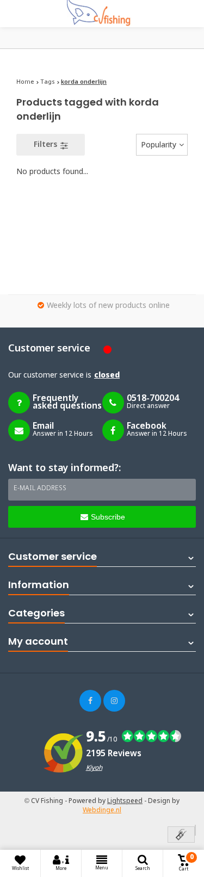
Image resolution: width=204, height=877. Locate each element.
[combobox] (162, 145)
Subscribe (108, 516)
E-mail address (40, 488)
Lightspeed (125, 801)
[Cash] (181, 835)
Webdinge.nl (102, 810)
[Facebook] (90, 701)
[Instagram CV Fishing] (114, 701)
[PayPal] (195, 830)
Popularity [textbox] (158, 145)
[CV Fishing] (102, 13)
